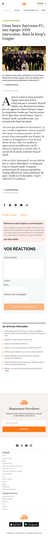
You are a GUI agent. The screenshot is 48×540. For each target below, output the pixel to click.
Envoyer (24, 429)
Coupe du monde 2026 (30, 10)
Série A (4, 481)
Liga (3, 476)
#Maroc (24, 215)
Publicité (5, 501)
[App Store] (16, 524)
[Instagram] (31, 445)
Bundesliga (5, 487)
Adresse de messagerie (15, 294)
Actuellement (6, 10)
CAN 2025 (17, 10)
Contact (4, 506)
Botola (4, 461)
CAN (3, 456)
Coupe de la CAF (7, 468)
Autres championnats (11, 21)
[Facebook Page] (17, 445)
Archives (5, 509)
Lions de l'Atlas (7, 458)
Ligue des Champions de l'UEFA (12, 471)
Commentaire (10, 257)
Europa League (7, 474)
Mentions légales (7, 499)
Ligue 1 (4, 484)
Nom (6, 285)
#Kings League (9, 215)
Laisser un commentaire (24, 307)
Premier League (7, 479)
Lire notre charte (11, 239)
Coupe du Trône (7, 463)
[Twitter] (21, 445)
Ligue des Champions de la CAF (12, 466)
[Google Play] (31, 524)
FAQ (3, 504)
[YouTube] (26, 445)
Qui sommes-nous (8, 496)
